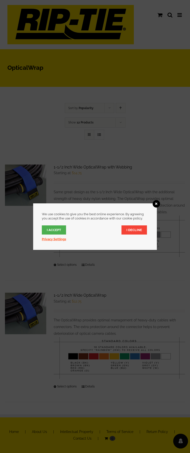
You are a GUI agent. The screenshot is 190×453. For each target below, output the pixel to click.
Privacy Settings (54, 239)
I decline (134, 230)
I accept (54, 230)
